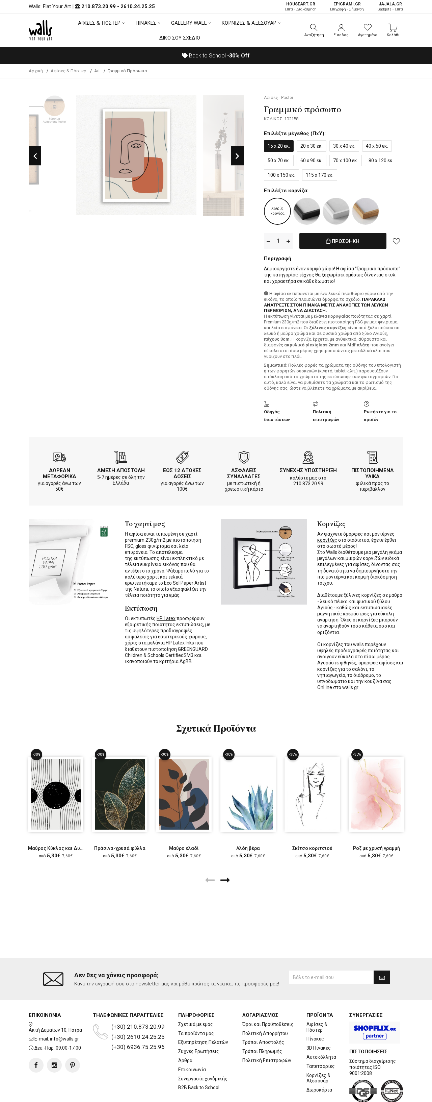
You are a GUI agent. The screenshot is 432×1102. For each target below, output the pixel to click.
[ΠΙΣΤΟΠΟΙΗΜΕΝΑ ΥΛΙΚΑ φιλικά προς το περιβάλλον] (372, 458)
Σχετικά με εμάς (195, 1024)
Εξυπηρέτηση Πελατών (203, 1042)
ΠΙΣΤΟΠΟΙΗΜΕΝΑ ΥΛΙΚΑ (372, 473)
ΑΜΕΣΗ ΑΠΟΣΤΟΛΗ (121, 470)
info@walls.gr (64, 1039)
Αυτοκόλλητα (321, 1057)
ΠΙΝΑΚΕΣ (145, 23)
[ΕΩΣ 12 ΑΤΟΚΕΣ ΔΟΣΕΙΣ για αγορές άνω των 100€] (182, 458)
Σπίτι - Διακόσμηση (301, 6)
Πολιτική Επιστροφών (266, 1060)
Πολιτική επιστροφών (326, 415)
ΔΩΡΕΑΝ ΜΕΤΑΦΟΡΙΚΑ (59, 473)
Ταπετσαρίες (320, 1066)
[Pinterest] (72, 1065)
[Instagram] (54, 1065)
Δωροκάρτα (319, 1090)
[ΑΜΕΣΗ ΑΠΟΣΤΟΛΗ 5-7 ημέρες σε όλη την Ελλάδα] (120, 458)
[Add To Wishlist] (396, 241)
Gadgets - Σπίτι (390, 6)
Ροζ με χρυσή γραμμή (376, 848)
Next (237, 155)
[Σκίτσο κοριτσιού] (312, 794)
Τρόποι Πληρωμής (262, 1051)
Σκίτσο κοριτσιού (312, 848)
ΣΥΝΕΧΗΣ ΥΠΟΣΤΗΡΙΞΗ (308, 470)
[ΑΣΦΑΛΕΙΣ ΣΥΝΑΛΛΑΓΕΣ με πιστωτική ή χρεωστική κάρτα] (244, 458)
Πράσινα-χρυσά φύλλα (119, 848)
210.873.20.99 (98, 6)
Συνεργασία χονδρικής (202, 1078)
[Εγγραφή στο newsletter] (382, 977)
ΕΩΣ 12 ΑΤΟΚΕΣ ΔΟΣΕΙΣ (182, 473)
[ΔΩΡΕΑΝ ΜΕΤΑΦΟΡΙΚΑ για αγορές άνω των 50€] (59, 458)
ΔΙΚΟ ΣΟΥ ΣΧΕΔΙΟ (179, 38)
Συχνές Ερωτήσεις (198, 1051)
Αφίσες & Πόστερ (316, 1027)
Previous (35, 155)
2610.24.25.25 (137, 6)
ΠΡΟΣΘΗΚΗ (344, 241)
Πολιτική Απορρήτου (265, 1033)
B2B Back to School (198, 1087)
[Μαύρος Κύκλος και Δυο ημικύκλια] (55, 794)
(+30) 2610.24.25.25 (138, 1036)
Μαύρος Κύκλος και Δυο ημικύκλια (67, 848)
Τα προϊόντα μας (196, 1033)
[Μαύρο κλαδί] (184, 794)
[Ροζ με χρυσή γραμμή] (376, 794)
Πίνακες (315, 1039)
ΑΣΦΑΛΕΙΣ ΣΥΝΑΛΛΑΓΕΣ (244, 473)
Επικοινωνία (192, 1069)
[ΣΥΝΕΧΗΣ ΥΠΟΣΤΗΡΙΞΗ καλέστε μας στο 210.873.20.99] (308, 458)
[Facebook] (36, 1065)
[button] (314, 30)
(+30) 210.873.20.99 (138, 1026)
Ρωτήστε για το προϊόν (380, 415)
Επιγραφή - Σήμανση (347, 6)
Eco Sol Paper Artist (185, 583)
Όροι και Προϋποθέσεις (268, 1024)
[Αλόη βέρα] (248, 794)
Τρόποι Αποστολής (263, 1042)
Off (238, 55)
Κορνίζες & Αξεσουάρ (318, 1078)
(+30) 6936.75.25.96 (138, 1047)
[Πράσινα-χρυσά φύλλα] (119, 794)
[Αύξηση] (288, 241)
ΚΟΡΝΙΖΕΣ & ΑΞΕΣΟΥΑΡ (249, 23)
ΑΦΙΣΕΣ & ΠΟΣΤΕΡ (99, 23)
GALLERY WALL (189, 23)
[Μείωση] (268, 241)
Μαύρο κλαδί (184, 848)
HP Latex (166, 618)
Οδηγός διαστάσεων (277, 415)
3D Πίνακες (318, 1048)
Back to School (219, 55)
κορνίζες (327, 540)
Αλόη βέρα (248, 848)
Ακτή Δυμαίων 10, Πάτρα (55, 1030)
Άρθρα (185, 1060)
